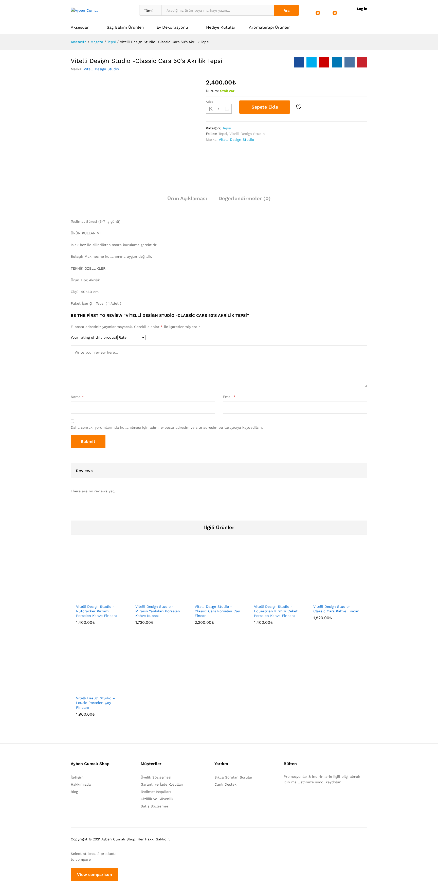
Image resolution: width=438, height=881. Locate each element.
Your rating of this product (94, 337)
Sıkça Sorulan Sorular (233, 777)
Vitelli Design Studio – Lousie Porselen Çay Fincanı (95, 702)
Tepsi (226, 128)
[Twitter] (293, 798)
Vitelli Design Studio (101, 69)
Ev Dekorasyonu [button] (172, 27)
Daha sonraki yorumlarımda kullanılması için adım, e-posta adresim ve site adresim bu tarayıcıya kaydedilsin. (167, 427)
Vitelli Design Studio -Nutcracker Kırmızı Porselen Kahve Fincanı (96, 611)
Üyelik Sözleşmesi (156, 777)
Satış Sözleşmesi (155, 806)
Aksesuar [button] (80, 27)
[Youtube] (309, 798)
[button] (83, 598)
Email (229, 397)
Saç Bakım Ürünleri (125, 27)
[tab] (187, 200)
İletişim (77, 777)
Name (77, 397)
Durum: (212, 91)
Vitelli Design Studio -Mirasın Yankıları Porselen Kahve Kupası (157, 611)
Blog (74, 792)
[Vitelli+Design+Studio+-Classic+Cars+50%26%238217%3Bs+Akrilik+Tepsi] (311, 62)
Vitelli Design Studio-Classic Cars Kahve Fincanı (336, 608)
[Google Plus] (301, 798)
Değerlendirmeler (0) (244, 198)
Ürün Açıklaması (187, 198)
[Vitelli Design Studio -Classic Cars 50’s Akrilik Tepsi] (299, 62)
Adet (209, 101)
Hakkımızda (81, 784)
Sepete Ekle (264, 107)
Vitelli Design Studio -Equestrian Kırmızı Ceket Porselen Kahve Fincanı (276, 611)
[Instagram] (316, 798)
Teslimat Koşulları (156, 792)
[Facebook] (285, 798)
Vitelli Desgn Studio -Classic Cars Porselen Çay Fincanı (217, 611)
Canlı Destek (225, 784)
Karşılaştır (313, 107)
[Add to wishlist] (299, 107)
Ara (286, 10)
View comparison (94, 874)
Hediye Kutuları (221, 27)
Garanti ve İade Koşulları (162, 784)
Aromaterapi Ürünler (269, 27)
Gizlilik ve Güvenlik (157, 799)
